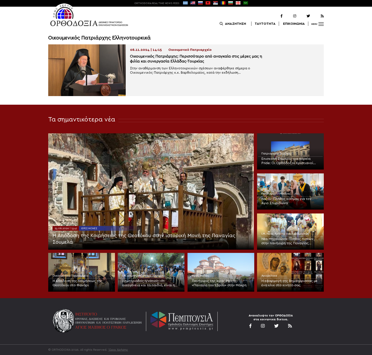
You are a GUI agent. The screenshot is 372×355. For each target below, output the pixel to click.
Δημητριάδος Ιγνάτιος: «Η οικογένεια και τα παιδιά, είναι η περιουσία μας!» (148, 283)
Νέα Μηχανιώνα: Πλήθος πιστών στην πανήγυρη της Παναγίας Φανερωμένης (287, 241)
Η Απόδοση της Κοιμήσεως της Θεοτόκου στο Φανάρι (77, 283)
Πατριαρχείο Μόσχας (276, 193)
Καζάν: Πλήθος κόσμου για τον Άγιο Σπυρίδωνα (286, 201)
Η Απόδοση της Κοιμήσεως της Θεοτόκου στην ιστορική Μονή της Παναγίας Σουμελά (144, 239)
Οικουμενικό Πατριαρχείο (70, 275)
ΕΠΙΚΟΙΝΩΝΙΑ (294, 23)
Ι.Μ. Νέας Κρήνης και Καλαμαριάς (285, 233)
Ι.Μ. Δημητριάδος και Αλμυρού (143, 275)
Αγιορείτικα (269, 275)
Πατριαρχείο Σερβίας (276, 153)
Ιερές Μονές (89, 228)
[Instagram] (289, 16)
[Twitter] (303, 16)
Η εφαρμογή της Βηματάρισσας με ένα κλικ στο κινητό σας (289, 283)
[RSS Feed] (317, 16)
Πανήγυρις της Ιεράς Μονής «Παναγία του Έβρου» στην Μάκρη (219, 283)
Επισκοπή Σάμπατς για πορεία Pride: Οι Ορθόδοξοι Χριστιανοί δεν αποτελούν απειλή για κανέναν (289, 161)
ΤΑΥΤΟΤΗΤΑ (265, 23)
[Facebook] (276, 16)
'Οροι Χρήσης (118, 349)
